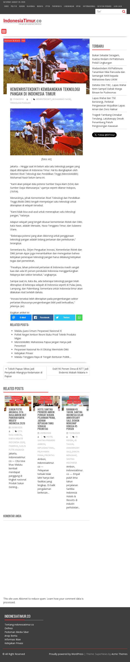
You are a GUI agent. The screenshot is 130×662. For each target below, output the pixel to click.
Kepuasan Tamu (46, 447)
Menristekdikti (43, 99)
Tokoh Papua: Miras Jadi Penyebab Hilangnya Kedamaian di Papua (23, 372)
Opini (78, 6)
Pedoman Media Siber (17, 632)
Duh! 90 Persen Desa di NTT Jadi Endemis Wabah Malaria (70, 370)
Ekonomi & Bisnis (12, 40)
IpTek (47, 6)
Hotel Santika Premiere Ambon (46, 440)
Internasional (89, 6)
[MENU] (3, 31)
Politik (14, 6)
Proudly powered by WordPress (66, 654)
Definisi (9, 628)
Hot (23, 40)
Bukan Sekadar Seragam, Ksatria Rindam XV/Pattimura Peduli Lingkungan (108, 59)
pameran (13, 446)
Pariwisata (57, 6)
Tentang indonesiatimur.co (19, 624)
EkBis (6, 6)
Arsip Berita (11, 635)
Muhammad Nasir (61, 99)
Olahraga (31, 6)
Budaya (40, 6)
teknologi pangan (20, 103)
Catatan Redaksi (105, 6)
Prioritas (49, 455)
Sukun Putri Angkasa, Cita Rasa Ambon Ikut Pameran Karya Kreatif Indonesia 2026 (17, 416)
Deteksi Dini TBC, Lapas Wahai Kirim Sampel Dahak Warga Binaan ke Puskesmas (109, 88)
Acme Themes (119, 654)
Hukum (22, 6)
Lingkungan (69, 6)
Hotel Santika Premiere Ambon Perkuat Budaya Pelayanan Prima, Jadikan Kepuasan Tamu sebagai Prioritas (46, 419)
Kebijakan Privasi (14, 643)
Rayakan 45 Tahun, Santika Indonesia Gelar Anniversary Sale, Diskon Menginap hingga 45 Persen (74, 419)
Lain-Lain (118, 6)
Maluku (19, 401)
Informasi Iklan (13, 639)
